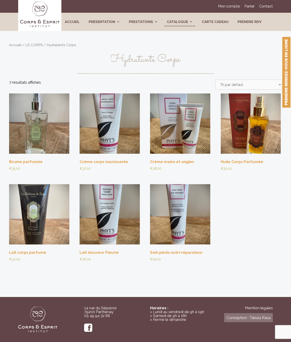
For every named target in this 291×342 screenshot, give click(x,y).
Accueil (72, 22)
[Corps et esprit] (39, 15)
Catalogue (177, 22)
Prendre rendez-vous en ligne (286, 72)
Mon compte (229, 6)
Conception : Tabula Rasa (248, 317)
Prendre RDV (249, 22)
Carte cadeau (215, 22)
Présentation (102, 22)
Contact (266, 6)
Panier (249, 6)
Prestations (141, 22)
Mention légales (259, 308)
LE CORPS (34, 45)
